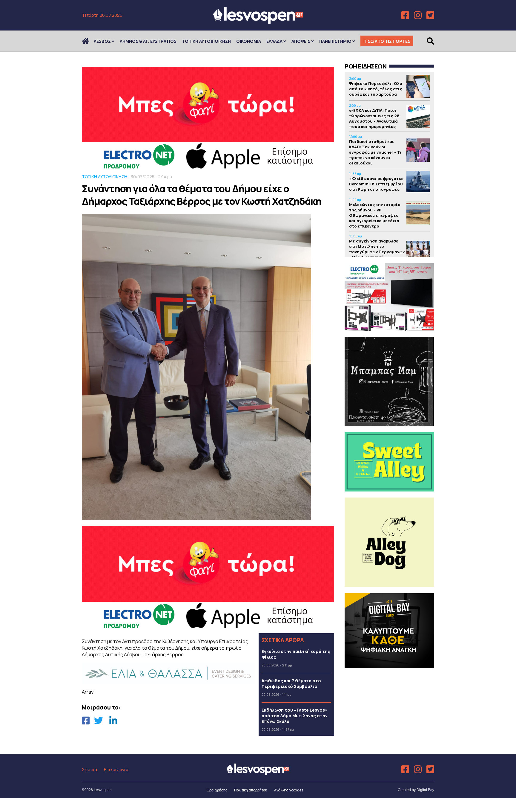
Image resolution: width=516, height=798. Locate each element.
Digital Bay (425, 790)
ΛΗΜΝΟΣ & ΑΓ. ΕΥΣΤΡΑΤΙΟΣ (148, 41)
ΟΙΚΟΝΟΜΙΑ (248, 41)
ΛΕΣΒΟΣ (102, 41)
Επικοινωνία (116, 769)
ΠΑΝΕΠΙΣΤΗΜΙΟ (335, 41)
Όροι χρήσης (217, 790)
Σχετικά (89, 769)
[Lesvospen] (258, 21)
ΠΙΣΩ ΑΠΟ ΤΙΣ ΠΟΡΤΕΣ (386, 41)
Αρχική (89, 41)
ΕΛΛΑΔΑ (274, 41)
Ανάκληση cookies (288, 790)
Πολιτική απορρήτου (250, 790)
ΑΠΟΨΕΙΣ (300, 41)
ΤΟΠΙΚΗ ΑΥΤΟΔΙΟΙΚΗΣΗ (206, 41)
